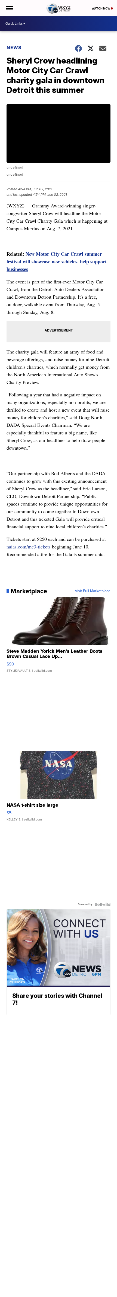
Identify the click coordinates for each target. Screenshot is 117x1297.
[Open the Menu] (9, 8)
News (14, 47)
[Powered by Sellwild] (102, 904)
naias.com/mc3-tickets (29, 546)
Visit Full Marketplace (92, 591)
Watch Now (101, 8)
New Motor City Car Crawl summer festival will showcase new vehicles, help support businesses (57, 261)
